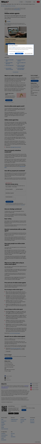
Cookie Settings (11, 53)
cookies (14, 47)
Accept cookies (19, 53)
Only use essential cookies (28, 53)
